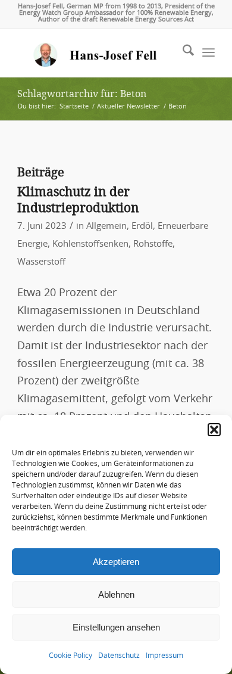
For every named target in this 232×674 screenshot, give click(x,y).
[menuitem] (182, 53)
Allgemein (106, 226)
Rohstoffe (153, 244)
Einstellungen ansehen (116, 627)
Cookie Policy (70, 655)
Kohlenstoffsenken (90, 244)
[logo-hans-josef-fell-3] (96, 53)
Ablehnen (116, 594)
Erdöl (142, 226)
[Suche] (182, 53)
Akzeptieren (116, 562)
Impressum (164, 655)
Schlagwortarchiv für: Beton (81, 94)
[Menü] (208, 53)
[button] (214, 430)
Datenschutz (119, 655)
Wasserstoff (41, 261)
